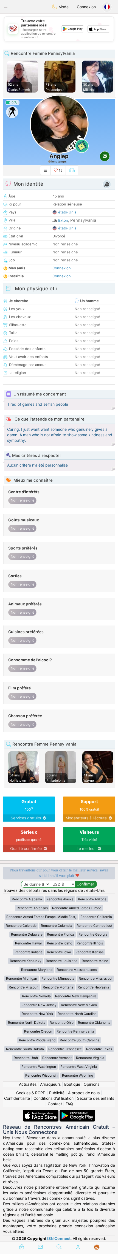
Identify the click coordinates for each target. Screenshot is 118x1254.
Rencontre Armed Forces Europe (77, 908)
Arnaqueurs (50, 1084)
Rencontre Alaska (60, 899)
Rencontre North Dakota (26, 1022)
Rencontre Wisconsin (41, 1075)
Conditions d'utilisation (53, 1098)
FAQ (69, 1103)
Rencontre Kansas (89, 952)
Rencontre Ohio (62, 1022)
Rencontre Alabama (27, 899)
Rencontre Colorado (21, 925)
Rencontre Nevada (36, 996)
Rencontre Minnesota (57, 978)
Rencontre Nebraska (93, 987)
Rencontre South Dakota (25, 1049)
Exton (63, 220)
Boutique (72, 1084)
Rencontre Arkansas (32, 908)
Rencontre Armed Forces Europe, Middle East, (41, 917)
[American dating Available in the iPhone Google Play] (77, 1112)
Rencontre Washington (38, 1067)
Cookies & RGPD (31, 1092)
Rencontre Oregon (38, 1031)
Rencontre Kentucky (25, 961)
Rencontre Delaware (27, 934)
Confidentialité (17, 1098)
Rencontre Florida (60, 934)
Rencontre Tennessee (65, 1049)
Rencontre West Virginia (78, 1067)
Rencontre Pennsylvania (75, 1031)
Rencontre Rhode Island (37, 1040)
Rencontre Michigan (21, 978)
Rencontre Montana (58, 987)
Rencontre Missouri (23, 987)
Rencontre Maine (95, 961)
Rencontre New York (37, 1014)
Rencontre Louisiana (61, 961)
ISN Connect (59, 1238)
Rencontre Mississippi (95, 978)
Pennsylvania (83, 220)
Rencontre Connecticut (94, 925)
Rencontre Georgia (92, 934)
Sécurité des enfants (95, 1098)
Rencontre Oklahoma (94, 1022)
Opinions (91, 1084)
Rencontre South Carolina (79, 1040)
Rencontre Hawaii (29, 943)
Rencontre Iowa (59, 952)
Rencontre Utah (26, 1058)
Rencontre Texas (99, 1049)
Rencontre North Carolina (77, 1014)
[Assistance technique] (97, 1247)
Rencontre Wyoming (77, 1075)
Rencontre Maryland (36, 970)
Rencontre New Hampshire (75, 996)
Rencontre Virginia (90, 1058)
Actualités (27, 1084)
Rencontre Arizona (92, 899)
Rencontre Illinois (90, 943)
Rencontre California (96, 917)
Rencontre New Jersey (39, 1005)
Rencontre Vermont (57, 1058)
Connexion (86, 6)
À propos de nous (84, 1092)
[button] (6, 6)
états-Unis (67, 212)
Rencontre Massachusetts (77, 970)
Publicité (56, 1092)
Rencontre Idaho (59, 943)
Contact (55, 1103)
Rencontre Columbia (56, 925)
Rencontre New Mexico (79, 1005)
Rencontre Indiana (29, 952)
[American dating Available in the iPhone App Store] (41, 1112)
